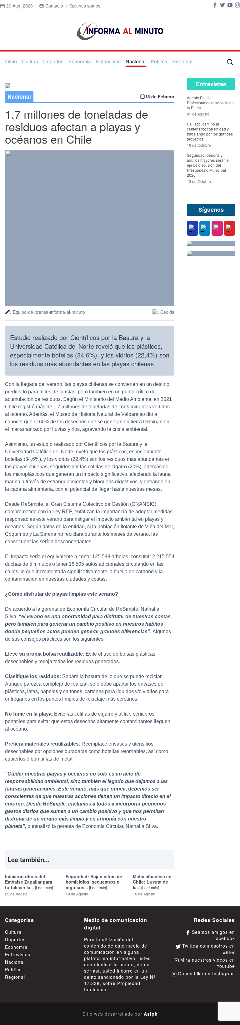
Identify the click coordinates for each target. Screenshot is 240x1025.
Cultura (30, 61)
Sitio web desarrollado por (120, 1014)
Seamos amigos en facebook (212, 935)
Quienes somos (84, 5)
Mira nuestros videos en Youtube (207, 963)
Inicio (11, 61)
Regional (182, 61)
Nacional (136, 61)
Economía (79, 61)
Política (159, 61)
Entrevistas (108, 61)
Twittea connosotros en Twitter (208, 949)
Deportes (53, 61)
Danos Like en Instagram (206, 973)
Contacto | (56, 5)
